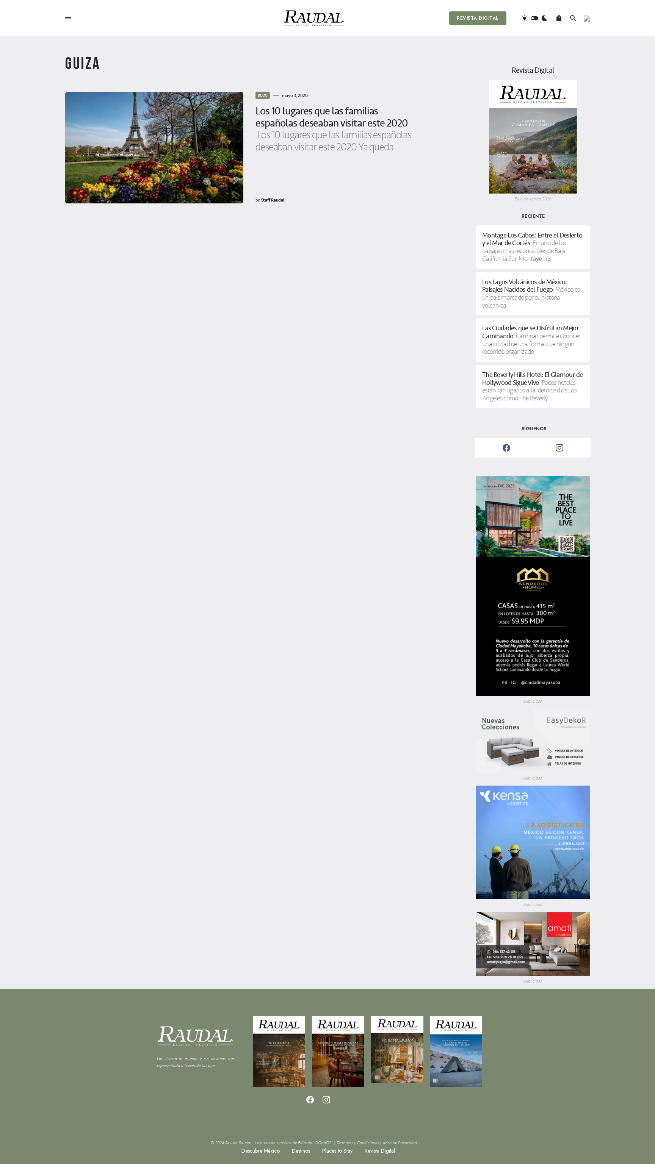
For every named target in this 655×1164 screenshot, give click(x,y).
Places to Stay (337, 1150)
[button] (68, 18)
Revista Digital (477, 18)
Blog (263, 95)
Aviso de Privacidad (399, 1143)
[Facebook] (506, 448)
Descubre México (260, 1150)
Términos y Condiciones (358, 1143)
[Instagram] (559, 448)
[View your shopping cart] (559, 18)
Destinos (301, 1150)
